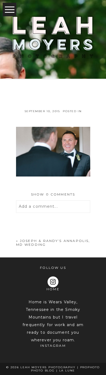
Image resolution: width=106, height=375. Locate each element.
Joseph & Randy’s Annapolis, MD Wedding (53, 243)
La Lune (67, 370)
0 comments (53, 194)
